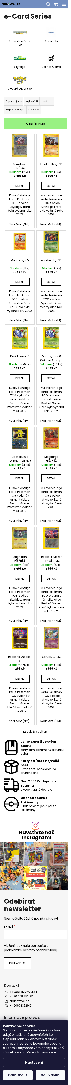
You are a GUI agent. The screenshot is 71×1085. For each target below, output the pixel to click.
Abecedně (33, 109)
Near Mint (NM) (19, 224)
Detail (19, 186)
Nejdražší (47, 101)
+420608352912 (20, 1006)
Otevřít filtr (35, 124)
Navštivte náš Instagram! (36, 835)
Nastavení (34, 1062)
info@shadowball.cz (23, 992)
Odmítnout (17, 1075)
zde (53, 1052)
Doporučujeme (14, 101)
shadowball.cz (19, 1001)
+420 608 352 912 (22, 996)
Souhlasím (50, 1075)
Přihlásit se (17, 963)
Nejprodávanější (15, 109)
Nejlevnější (32, 101)
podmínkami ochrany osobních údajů (31, 950)
